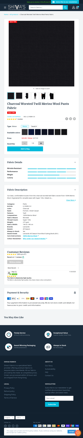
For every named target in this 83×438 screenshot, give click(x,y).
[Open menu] (5, 7)
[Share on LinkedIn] (70, 118)
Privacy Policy (9, 388)
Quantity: (11, 144)
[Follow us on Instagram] (9, 426)
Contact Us (49, 375)
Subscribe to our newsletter (66, 2)
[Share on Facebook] (66, 118)
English (7, 418)
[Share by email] (74, 118)
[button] (11, 119)
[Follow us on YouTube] (13, 426)
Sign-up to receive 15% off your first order (41, 2)
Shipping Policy (10, 394)
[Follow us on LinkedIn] (17, 426)
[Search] (65, 7)
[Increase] (41, 143)
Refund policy (9, 391)
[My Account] (73, 7)
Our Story (49, 366)
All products (14, 14)
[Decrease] (24, 143)
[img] (11, 276)
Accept (71, 432)
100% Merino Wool (30, 236)
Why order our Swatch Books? (34, 239)
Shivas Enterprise (14, 117)
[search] (46, 7)
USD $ (19, 418)
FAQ (46, 372)
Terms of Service (10, 398)
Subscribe (52, 404)
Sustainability (50, 369)
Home (6, 14)
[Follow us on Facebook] (5, 426)
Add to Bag (25, 149)
